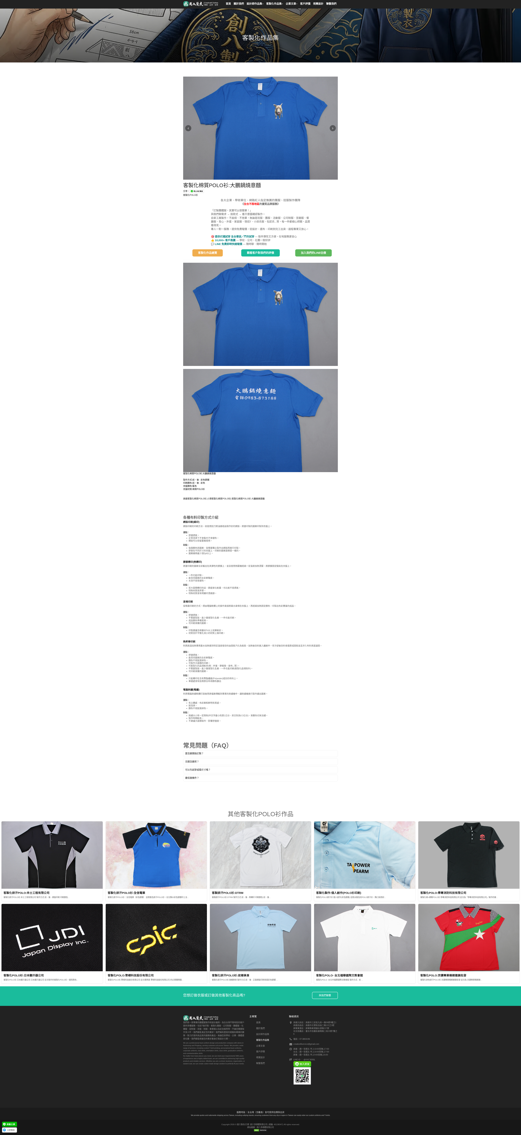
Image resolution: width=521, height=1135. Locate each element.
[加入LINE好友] (302, 1064)
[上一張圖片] (188, 128)
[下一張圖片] (333, 128)
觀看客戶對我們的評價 (260, 252)
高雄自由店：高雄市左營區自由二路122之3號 (313, 1025)
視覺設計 (260, 1057)
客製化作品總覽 (207, 252)
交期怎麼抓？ (192, 761)
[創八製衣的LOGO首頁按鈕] (201, 3)
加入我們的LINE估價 (313, 252)
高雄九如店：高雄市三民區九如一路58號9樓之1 (314, 1022)
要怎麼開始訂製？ (194, 753)
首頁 (258, 1022)
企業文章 (260, 1046)
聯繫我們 (260, 1063)
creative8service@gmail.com (306, 1044)
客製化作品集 (262, 1040)
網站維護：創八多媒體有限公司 (260, 1127)
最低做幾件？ (192, 778)
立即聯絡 (11, 1130)
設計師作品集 (262, 1034)
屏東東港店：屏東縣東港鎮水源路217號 (311, 1028)
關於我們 (260, 1028)
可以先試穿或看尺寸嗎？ (198, 770)
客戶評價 (260, 1051)
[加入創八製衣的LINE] (302, 1075)
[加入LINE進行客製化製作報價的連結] (9, 1124)
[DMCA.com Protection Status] (260, 1130)
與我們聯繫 (325, 995)
